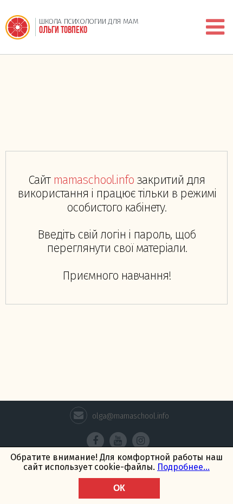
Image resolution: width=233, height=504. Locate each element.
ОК (119, 488)
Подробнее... (183, 467)
